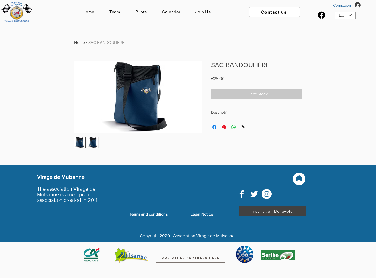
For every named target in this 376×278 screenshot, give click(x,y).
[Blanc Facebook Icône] (242, 194)
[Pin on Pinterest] (224, 127)
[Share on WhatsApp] (234, 127)
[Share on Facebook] (214, 127)
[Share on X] (243, 127)
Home (79, 42)
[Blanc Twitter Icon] (254, 194)
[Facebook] (321, 15)
